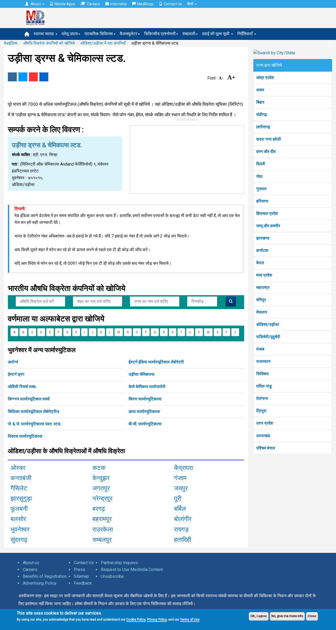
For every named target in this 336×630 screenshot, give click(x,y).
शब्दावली (188, 33)
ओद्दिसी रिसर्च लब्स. (22, 386)
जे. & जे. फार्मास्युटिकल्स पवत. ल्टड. (34, 423)
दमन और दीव (266, 151)
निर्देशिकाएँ (245, 33)
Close (312, 616)
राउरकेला (102, 529)
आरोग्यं (13, 361)
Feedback (83, 583)
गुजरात (261, 188)
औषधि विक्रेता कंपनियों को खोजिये (49, 43)
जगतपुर (101, 488)
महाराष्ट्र (263, 287)
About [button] (36, 4)
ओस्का (17, 468)
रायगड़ (181, 529)
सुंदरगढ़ (18, 539)
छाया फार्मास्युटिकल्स (144, 411)
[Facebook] (12, 76)
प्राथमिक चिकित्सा (99, 33)
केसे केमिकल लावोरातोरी (147, 386)
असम (260, 89)
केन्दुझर (100, 478)
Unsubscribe (112, 576)
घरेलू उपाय (70, 33)
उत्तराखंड (263, 435)
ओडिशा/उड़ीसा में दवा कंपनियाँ (103, 43)
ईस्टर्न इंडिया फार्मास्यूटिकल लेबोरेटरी (156, 361)
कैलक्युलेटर (128, 33)
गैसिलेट (18, 488)
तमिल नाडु (264, 386)
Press (79, 569)
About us (31, 562)
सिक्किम (262, 373)
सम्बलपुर (102, 539)
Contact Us (173, 4)
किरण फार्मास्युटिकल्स (145, 398)
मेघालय (261, 312)
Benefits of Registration (45, 576)
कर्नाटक (262, 250)
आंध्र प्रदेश (265, 77)
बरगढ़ (98, 508)
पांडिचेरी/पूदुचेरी (268, 336)
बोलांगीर (182, 519)
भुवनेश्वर (19, 529)
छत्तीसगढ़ (263, 126)
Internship (118, 4)
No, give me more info (287, 616)
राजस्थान (263, 361)
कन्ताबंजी (20, 478)
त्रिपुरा (261, 410)
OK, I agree (258, 616)
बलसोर (18, 519)
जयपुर (181, 488)
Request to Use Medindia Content (132, 569)
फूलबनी (19, 508)
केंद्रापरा (183, 468)
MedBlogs (145, 4)
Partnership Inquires (119, 562)
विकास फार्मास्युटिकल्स (25, 436)
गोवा (259, 176)
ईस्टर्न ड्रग (16, 374)
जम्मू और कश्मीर (268, 225)
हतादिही (182, 539)
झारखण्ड (262, 238)
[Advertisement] (187, 158)
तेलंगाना (262, 398)
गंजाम (180, 478)
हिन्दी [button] (190, 4)
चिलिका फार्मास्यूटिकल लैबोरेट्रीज (33, 411)
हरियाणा (262, 201)
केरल (260, 262)
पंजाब (260, 349)
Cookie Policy (135, 619)
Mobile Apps (65, 4)
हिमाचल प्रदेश (267, 213)
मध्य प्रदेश (264, 275)
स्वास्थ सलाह (44, 33)
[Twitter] (22, 76)
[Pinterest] (33, 76)
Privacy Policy (157, 619)
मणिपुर (261, 299)
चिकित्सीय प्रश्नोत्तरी (160, 33)
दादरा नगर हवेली (268, 139)
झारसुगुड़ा (21, 498)
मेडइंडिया (11, 43)
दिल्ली (260, 163)
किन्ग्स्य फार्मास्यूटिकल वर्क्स (29, 398)
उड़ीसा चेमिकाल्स (141, 374)
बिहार (260, 102)
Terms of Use (190, 619)
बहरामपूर (102, 519)
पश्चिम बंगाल (265, 448)
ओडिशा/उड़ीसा (267, 324)
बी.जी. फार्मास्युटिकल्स (145, 423)
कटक (99, 468)
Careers (93, 4)
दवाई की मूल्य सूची (216, 33)
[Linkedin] (43, 76)
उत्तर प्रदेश (264, 423)
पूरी (177, 498)
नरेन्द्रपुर (102, 498)
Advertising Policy (39, 583)
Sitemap (81, 576)
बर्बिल (180, 508)
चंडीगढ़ (261, 114)
